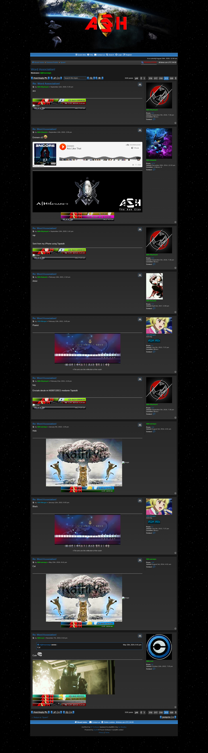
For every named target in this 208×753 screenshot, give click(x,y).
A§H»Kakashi (151, 301)
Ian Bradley (122, 727)
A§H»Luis (149, 661)
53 (152, 345)
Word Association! (43, 69)
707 (152, 304)
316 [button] (150, 78)
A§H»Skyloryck (152, 110)
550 (152, 113)
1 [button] (144, 78)
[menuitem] (90, 55)
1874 (153, 163)
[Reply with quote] (140, 84)
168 (152, 427)
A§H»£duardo (151, 160)
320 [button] (171, 78)
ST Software (95, 727)
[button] (136, 78)
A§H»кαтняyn (45, 73)
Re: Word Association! (46, 83)
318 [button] (160, 78)
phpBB (95, 730)
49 (152, 664)
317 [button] (155, 78)
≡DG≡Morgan (151, 335)
